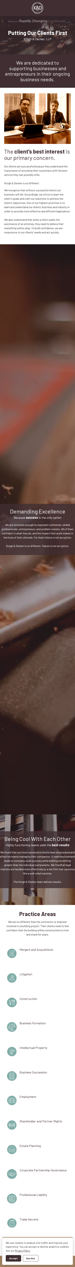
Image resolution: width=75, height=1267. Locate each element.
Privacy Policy (22, 1250)
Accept (13, 1258)
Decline (30, 1258)
